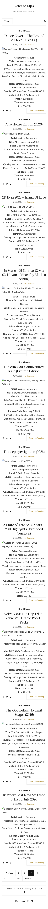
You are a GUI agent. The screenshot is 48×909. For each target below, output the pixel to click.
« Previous (8, 873)
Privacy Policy (30, 889)
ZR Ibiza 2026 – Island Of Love (24, 197)
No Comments (29, 45)
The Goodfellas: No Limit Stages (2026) (24, 712)
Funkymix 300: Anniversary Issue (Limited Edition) (24, 369)
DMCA (20, 889)
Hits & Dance (24, 31)
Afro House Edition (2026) (24, 124)
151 (18, 879)
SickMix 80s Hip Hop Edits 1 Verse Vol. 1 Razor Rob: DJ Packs (24, 618)
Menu (8, 21)
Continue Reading (36, 110)
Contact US (10, 889)
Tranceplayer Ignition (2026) (24, 452)
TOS (40, 889)
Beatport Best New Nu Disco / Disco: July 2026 (24, 797)
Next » (28, 879)
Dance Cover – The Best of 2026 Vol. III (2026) (24, 38)
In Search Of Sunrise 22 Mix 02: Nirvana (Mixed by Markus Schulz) (24, 274)
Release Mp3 (24, 6)
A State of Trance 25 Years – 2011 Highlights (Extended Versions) (24, 529)
